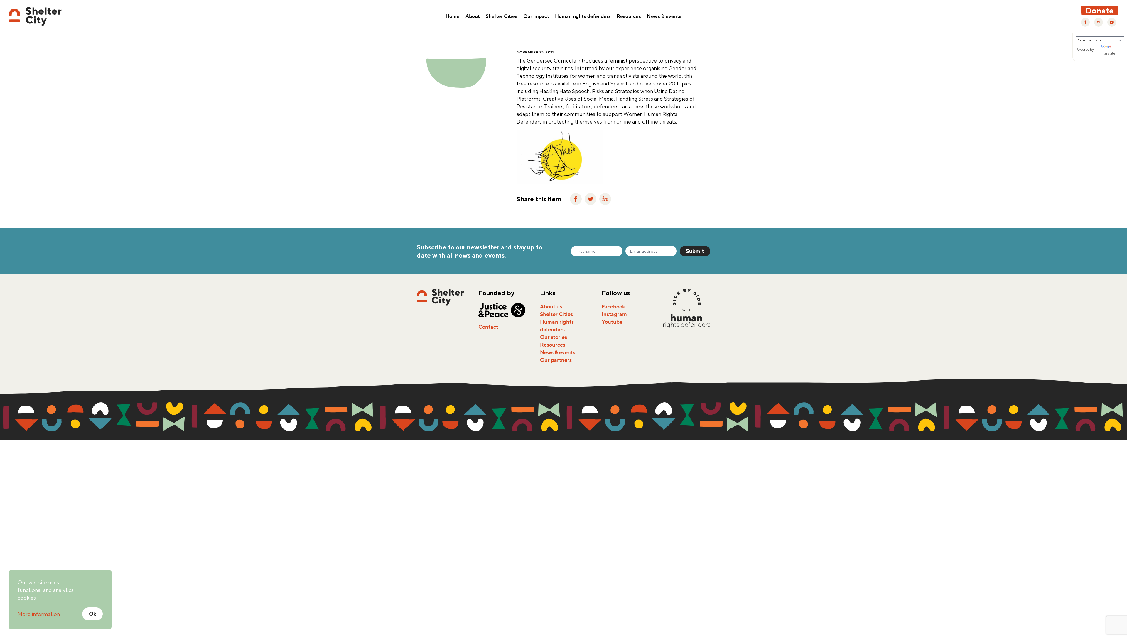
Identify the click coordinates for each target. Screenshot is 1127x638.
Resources (629, 17)
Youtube (612, 321)
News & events (664, 17)
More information (39, 614)
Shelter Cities (501, 17)
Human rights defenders (583, 17)
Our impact (536, 17)
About (472, 17)
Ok (92, 614)
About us (551, 306)
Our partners (556, 360)
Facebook (613, 306)
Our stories (553, 337)
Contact (488, 326)
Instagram (614, 314)
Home (453, 17)
